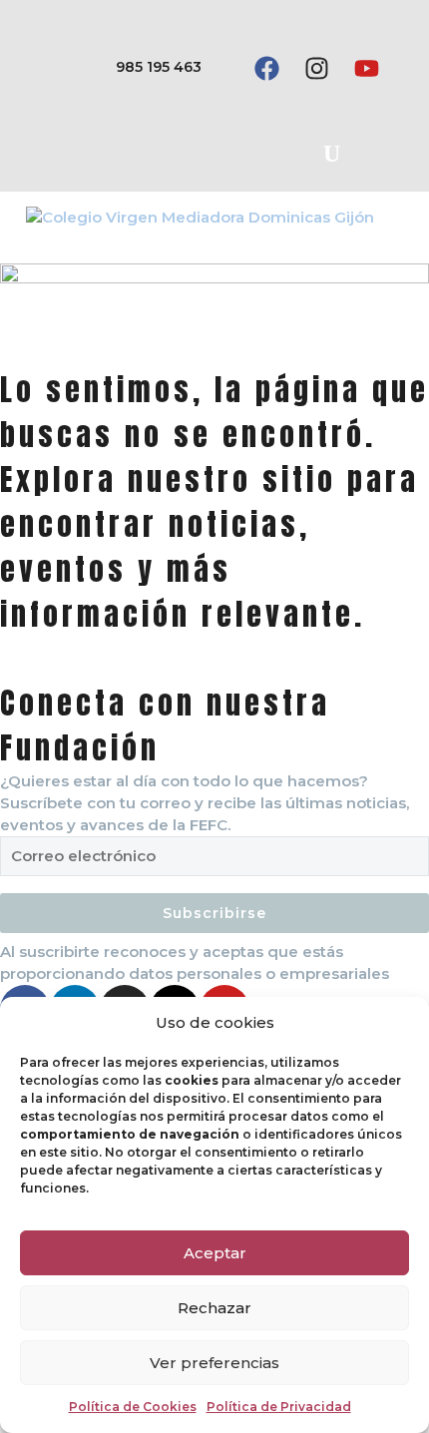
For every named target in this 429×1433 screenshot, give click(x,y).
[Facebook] (266, 68)
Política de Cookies (133, 1406)
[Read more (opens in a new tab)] (128, 68)
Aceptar (215, 1252)
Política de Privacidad (279, 1406)
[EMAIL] (214, 861)
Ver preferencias (214, 1362)
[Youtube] (366, 68)
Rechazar (214, 1307)
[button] (331, 154)
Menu (394, 217)
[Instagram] (316, 68)
